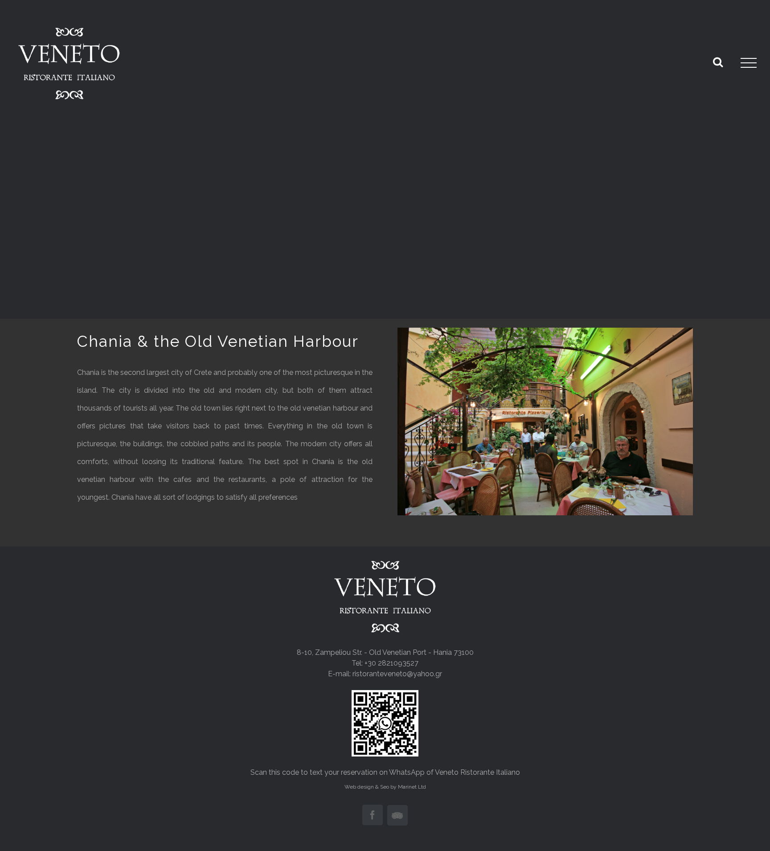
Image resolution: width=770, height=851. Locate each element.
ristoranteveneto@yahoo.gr (397, 674)
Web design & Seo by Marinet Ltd (385, 787)
